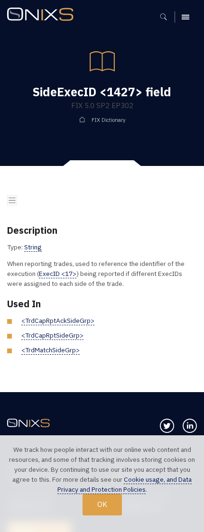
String (33, 247)
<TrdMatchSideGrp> (50, 350)
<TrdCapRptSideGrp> (52, 335)
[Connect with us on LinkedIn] (190, 426)
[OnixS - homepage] (42, 15)
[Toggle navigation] (12, 200)
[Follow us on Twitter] (167, 426)
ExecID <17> (57, 273)
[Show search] (166, 17)
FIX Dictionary (109, 120)
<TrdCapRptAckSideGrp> (57, 320)
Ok (102, 504)
